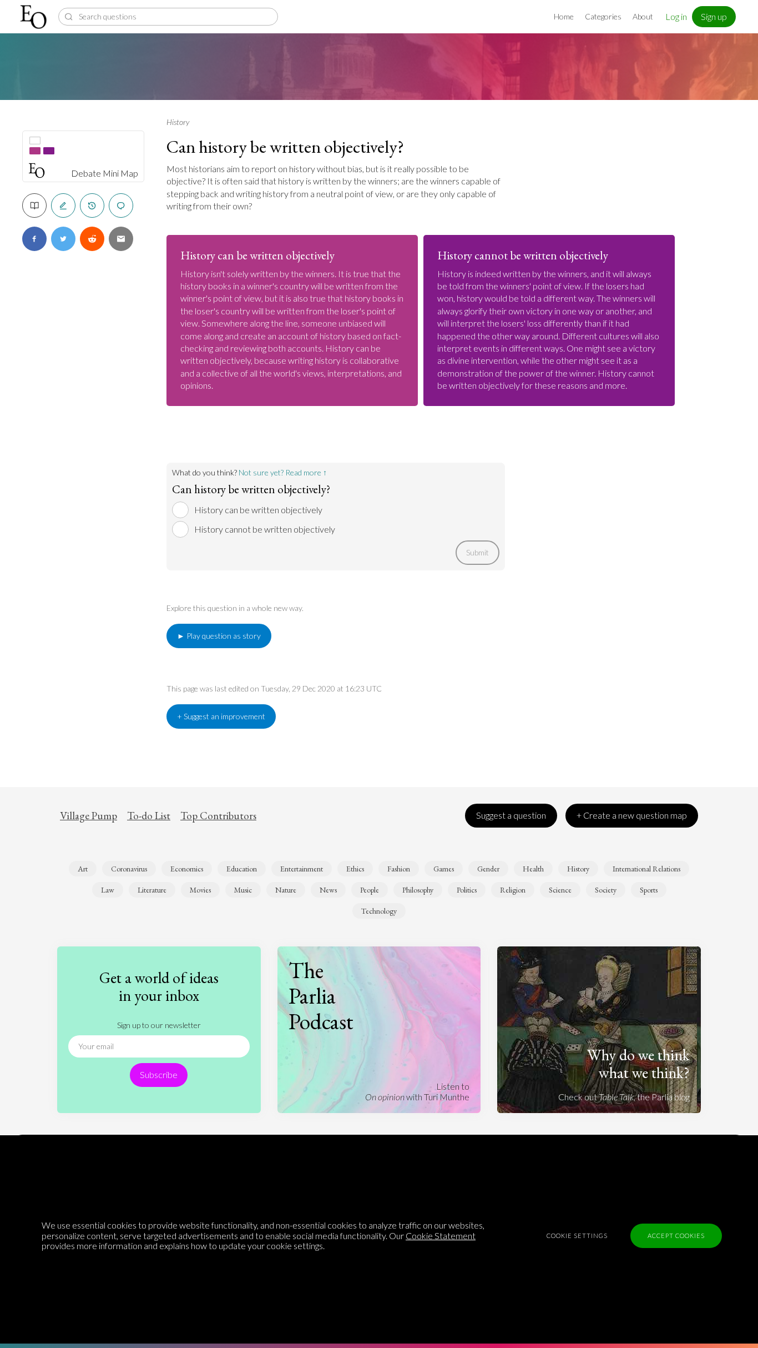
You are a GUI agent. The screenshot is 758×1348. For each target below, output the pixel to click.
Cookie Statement (441, 1235)
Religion (512, 890)
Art (83, 869)
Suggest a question (511, 815)
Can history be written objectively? (285, 146)
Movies (200, 890)
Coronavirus (129, 869)
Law (107, 890)
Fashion (398, 869)
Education (241, 869)
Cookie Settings (577, 1235)
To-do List (148, 816)
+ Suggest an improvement (221, 716)
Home (564, 16)
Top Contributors (218, 816)
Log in (676, 16)
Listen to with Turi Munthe (417, 1091)
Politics (467, 890)
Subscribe (159, 1074)
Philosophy (417, 890)
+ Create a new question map (632, 815)
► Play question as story (219, 635)
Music (243, 890)
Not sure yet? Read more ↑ (283, 472)
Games (443, 869)
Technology (379, 911)
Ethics (355, 869)
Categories (603, 16)
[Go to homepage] (34, 16)
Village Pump (88, 816)
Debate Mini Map (104, 173)
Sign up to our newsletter (159, 1025)
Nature (285, 890)
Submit (477, 552)
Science (560, 890)
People (369, 890)
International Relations (646, 869)
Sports (649, 890)
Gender (488, 869)
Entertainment (301, 869)
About (643, 16)
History (177, 122)
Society (605, 890)
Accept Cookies (676, 1235)
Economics (186, 869)
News (328, 890)
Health (533, 869)
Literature (152, 890)
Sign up (714, 16)
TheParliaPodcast (321, 996)
